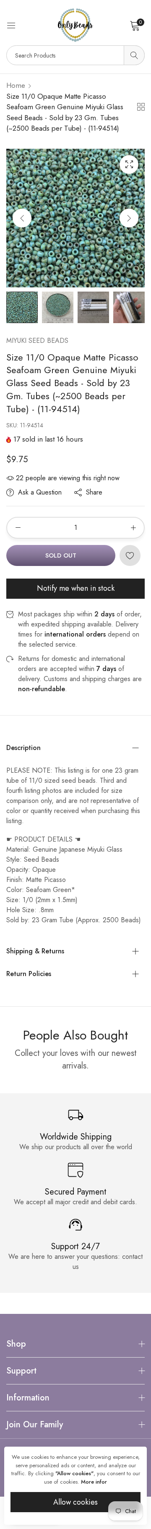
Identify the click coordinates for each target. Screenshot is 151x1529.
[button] (129, 217)
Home (15, 85)
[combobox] (75, 55)
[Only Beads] (75, 25)
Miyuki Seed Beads (37, 340)
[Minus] (17, 527)
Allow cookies (75, 1502)
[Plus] (133, 527)
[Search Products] (134, 55)
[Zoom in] (129, 164)
